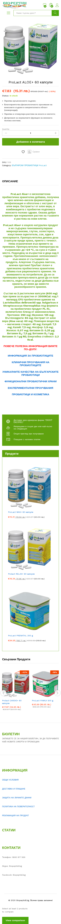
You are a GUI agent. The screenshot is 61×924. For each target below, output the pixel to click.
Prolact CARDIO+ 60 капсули (12, 701)
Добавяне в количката (30, 141)
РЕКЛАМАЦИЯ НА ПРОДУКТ (15, 815)
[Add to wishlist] (23, 152)
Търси (55, 13)
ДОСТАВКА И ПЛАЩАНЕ (13, 789)
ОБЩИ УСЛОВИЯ (10, 780)
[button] (8, 695)
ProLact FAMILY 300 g (42, 700)
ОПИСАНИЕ (10, 181)
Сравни (36, 152)
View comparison (15, 920)
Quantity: (6, 129)
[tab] (11, 182)
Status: (5, 96)
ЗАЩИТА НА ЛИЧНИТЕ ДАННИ (16, 797)
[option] (15, 692)
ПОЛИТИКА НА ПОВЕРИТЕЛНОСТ (18, 806)
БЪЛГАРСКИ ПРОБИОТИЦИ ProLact (29, 165)
